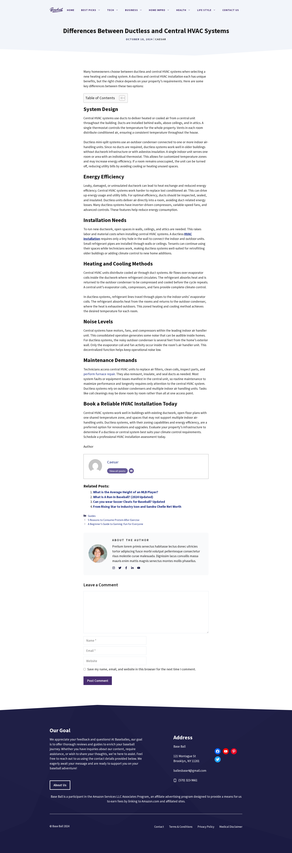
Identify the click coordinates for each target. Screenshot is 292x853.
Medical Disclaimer (230, 827)
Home (70, 10)
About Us (60, 785)
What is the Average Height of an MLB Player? (125, 492)
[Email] (131, 470)
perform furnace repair (99, 374)
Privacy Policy (206, 827)
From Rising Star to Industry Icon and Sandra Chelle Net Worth (137, 507)
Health (181, 10)
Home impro (157, 10)
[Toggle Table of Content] (120, 98)
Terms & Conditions (180, 827)
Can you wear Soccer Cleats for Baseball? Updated (129, 502)
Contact (159, 827)
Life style (204, 10)
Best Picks (88, 10)
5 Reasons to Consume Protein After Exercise (114, 520)
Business (131, 10)
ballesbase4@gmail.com (189, 770)
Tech (110, 10)
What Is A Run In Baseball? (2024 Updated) (123, 497)
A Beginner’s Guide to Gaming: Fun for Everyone (115, 524)
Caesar (160, 39)
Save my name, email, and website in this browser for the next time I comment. (141, 669)
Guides (92, 516)
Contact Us (230, 10)
